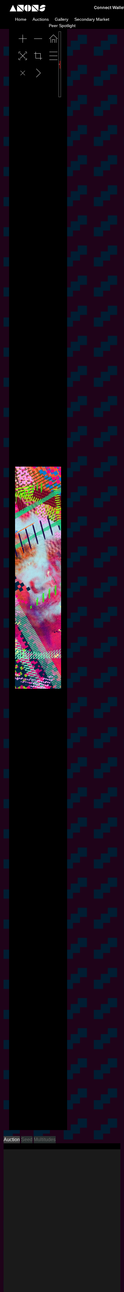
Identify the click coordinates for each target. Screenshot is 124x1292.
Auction (12, 1139)
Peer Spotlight (62, 25)
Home (20, 19)
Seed (27, 1139)
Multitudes (45, 1139)
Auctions (41, 19)
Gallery (61, 19)
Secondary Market (91, 19)
